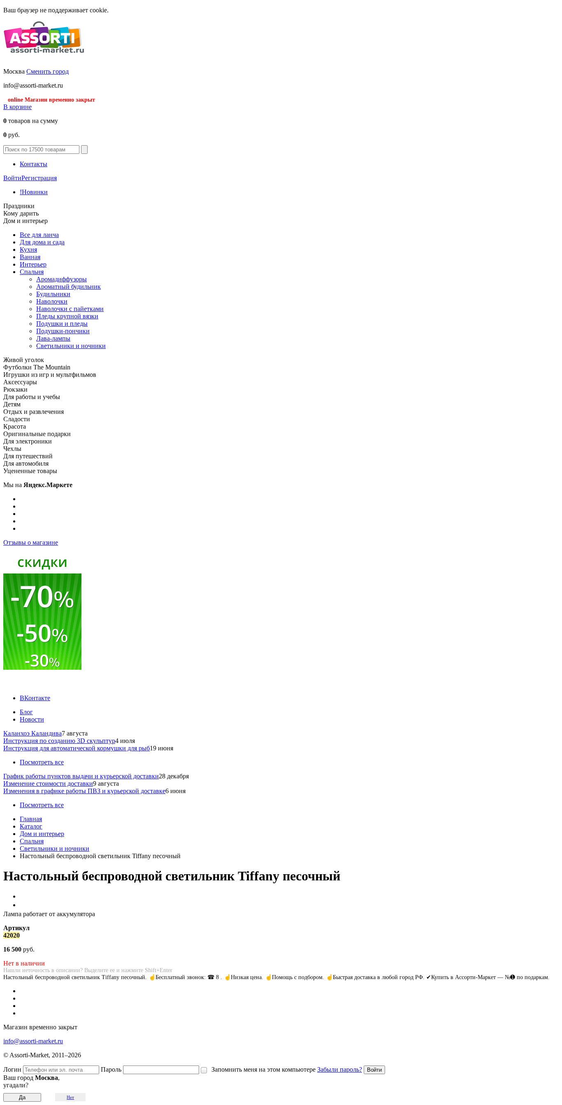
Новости (32, 719)
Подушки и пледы (62, 323)
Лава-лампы (53, 338)
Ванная (30, 256)
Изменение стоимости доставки (48, 783)
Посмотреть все (42, 762)
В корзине (17, 106)
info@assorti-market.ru (33, 1041)
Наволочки (51, 301)
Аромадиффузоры (61, 279)
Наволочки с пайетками (70, 308)
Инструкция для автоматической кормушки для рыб (76, 748)
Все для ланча (39, 234)
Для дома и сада (42, 242)
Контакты (33, 163)
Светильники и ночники (71, 345)
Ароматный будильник (68, 286)
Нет (70, 1097)
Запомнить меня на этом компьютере (263, 1069)
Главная (31, 818)
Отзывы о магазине (30, 542)
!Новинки (34, 191)
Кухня (28, 249)
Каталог (31, 826)
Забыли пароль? (339, 1069)
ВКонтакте (35, 697)
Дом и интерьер (42, 833)
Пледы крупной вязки (67, 316)
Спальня (32, 271)
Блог (26, 711)
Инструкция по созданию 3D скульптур (59, 740)
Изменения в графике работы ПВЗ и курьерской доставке (84, 790)
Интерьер (33, 264)
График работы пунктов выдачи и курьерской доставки (81, 776)
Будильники (53, 293)
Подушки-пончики (63, 330)
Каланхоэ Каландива (32, 733)
